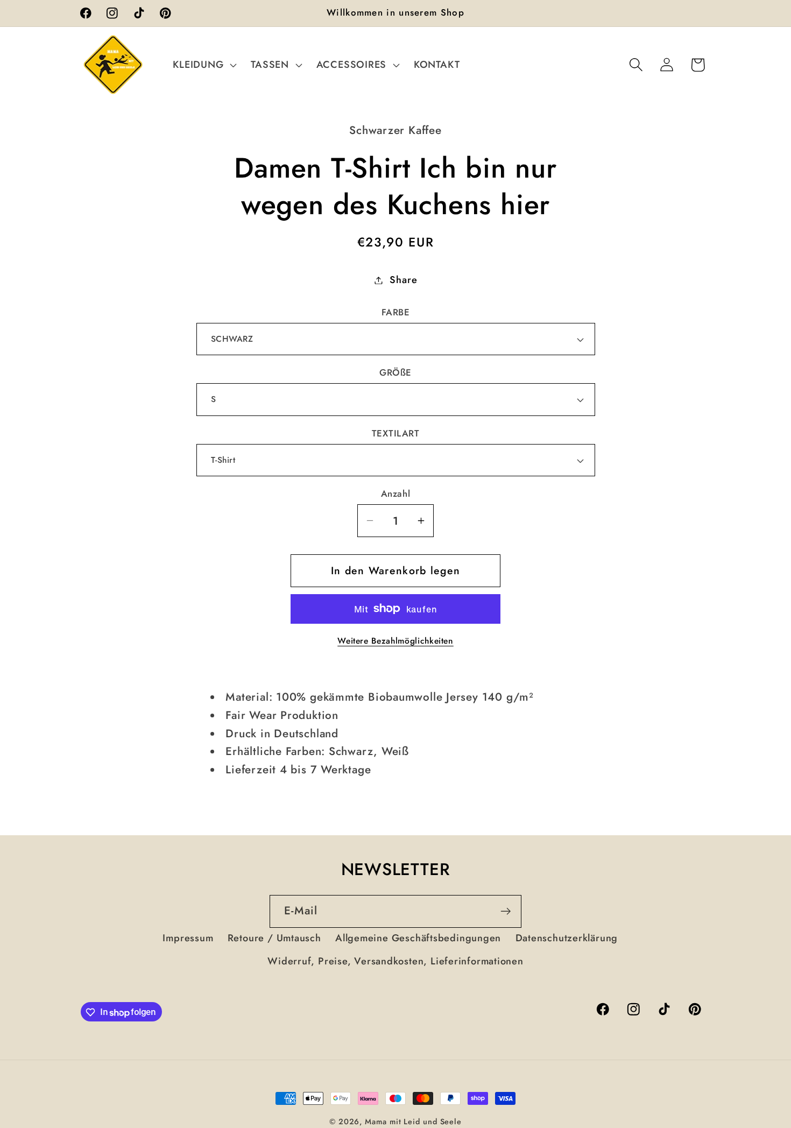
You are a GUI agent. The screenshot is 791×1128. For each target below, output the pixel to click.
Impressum (188, 939)
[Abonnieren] (505, 911)
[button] (204, 64)
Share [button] (403, 280)
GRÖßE (395, 372)
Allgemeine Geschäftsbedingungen (418, 939)
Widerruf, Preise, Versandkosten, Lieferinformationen (395, 961)
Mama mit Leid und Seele (413, 1121)
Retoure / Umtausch (274, 939)
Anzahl (395, 494)
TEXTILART (396, 433)
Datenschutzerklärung (566, 939)
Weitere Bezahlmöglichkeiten (395, 641)
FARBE (396, 312)
